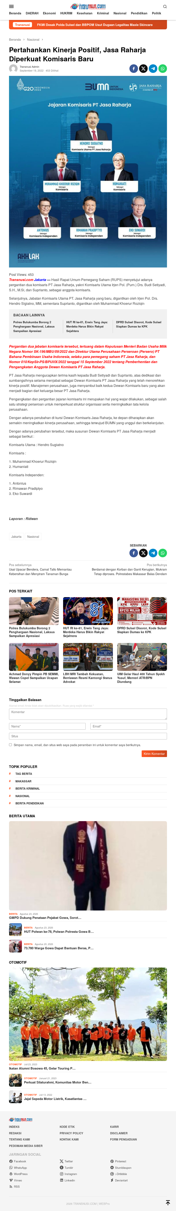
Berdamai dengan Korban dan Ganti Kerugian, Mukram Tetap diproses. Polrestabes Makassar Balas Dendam (129, 569)
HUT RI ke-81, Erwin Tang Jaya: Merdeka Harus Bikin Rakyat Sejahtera (87, 326)
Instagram (71, 1174)
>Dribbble (121, 1174)
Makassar (23, 781)
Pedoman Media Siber (25, 1146)
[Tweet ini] (143, 68)
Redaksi (15, 1133)
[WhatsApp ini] (162, 68)
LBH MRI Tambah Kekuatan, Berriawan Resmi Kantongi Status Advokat (87, 678)
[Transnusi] (88, 6)
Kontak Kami (69, 1139)
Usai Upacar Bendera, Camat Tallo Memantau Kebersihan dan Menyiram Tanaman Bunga (40, 569)
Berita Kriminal (27, 788)
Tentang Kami (19, 1139)
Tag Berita (23, 774)
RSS (17, 1186)
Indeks (14, 1127)
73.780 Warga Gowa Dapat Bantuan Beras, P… (59, 948)
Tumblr (69, 1168)
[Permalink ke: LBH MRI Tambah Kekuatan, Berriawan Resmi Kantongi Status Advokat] (88, 657)
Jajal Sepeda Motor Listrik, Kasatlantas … (55, 1099)
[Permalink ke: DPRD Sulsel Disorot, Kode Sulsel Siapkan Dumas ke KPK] (142, 611)
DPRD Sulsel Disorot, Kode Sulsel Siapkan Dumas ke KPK (138, 324)
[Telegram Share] (153, 68)
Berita (13, 913)
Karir (114, 1127)
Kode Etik (67, 1127)
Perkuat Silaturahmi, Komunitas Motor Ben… (57, 1082)
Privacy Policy (71, 1133)
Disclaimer (118, 1133)
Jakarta (16, 536)
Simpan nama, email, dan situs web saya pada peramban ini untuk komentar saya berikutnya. (77, 745)
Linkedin (70, 1180)
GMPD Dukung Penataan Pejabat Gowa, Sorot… (45, 918)
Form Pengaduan (123, 1139)
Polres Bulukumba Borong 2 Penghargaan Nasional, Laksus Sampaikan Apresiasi (34, 326)
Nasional (33, 536)
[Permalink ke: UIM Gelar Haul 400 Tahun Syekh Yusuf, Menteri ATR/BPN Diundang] (142, 657)
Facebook (20, 1161)
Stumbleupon (123, 1168)
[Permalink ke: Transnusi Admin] (13, 68)
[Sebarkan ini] (133, 68)
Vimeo (18, 1180)
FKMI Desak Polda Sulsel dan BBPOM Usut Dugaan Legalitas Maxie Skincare (61, 25)
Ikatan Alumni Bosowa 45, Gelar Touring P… (42, 1068)
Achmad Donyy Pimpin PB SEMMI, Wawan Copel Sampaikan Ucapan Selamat (34, 678)
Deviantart (121, 1180)
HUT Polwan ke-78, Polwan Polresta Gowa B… (59, 931)
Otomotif (15, 1064)
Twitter (69, 1161)
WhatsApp (20, 1168)
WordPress (21, 1174)
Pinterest (120, 1161)
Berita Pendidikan (29, 803)
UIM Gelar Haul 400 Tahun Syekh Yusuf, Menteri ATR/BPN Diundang (141, 678)
